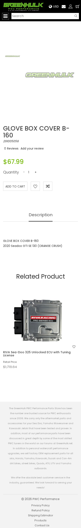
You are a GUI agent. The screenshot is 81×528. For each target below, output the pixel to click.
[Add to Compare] (47, 186)
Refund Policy (41, 510)
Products (40, 520)
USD (56, 6)
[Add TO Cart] (46, 328)
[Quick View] (35, 328)
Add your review (32, 148)
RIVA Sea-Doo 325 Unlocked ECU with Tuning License (37, 353)
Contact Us (42, 525)
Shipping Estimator (40, 515)
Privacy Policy (40, 505)
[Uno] (23, 6)
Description (41, 215)
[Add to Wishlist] (35, 186)
